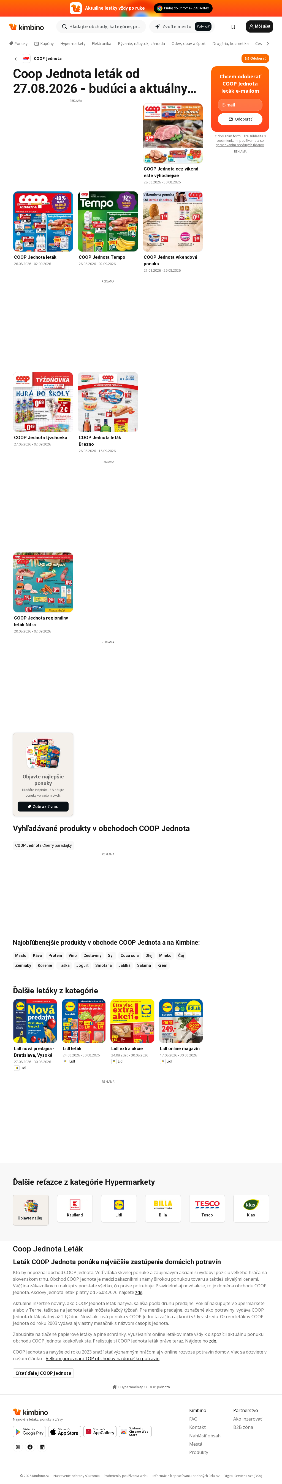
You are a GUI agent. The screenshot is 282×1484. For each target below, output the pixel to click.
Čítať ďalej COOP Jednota (43, 1373)
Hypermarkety (72, 43)
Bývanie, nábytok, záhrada (141, 43)
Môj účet (262, 26)
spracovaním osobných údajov (240, 145)
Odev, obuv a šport (189, 43)
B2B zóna (243, 1427)
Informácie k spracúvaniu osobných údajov (186, 1476)
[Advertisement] (75, 141)
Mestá (195, 1444)
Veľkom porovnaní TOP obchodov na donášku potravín (102, 1358)
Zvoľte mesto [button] (176, 26)
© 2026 (34, 1476)
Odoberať (258, 58)
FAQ (193, 1419)
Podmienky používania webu (126, 1476)
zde (138, 1292)
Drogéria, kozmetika (230, 43)
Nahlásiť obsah (205, 1436)
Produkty (198, 1452)
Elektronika (101, 43)
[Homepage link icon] (114, 1387)
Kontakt (197, 1427)
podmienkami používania (236, 140)
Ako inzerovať (247, 1419)
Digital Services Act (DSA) (243, 1476)
